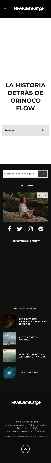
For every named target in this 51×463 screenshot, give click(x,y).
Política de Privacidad (27, 422)
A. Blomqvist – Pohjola (28, 338)
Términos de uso (15, 425)
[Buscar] (42, 174)
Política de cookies (38, 425)
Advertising (22, 428)
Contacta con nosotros (20, 431)
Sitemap (41, 431)
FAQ (35, 428)
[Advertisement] (25, 46)
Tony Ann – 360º (28, 372)
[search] (43, 130)
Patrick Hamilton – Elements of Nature (32, 355)
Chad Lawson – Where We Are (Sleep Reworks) (32, 321)
